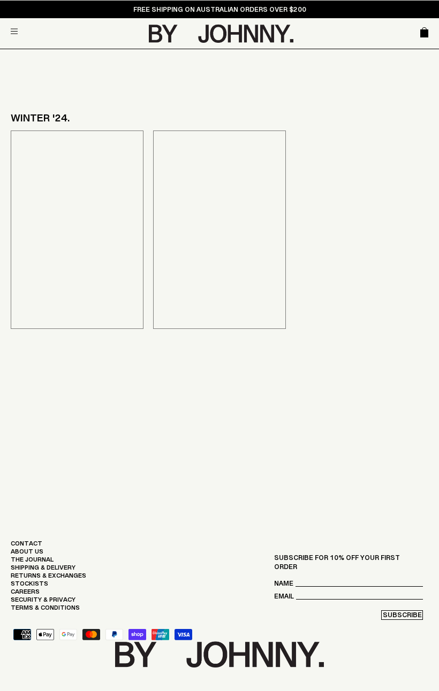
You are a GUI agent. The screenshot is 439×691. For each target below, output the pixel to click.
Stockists (29, 586)
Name (283, 586)
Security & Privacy (43, 602)
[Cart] (424, 33)
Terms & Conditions (45, 610)
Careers (25, 594)
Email (284, 599)
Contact (26, 546)
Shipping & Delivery (43, 570)
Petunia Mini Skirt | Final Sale (77, 260)
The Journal (32, 562)
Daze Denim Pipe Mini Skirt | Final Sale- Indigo (218, 255)
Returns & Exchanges (48, 578)
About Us (27, 554)
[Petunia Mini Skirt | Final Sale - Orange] (77, 229)
